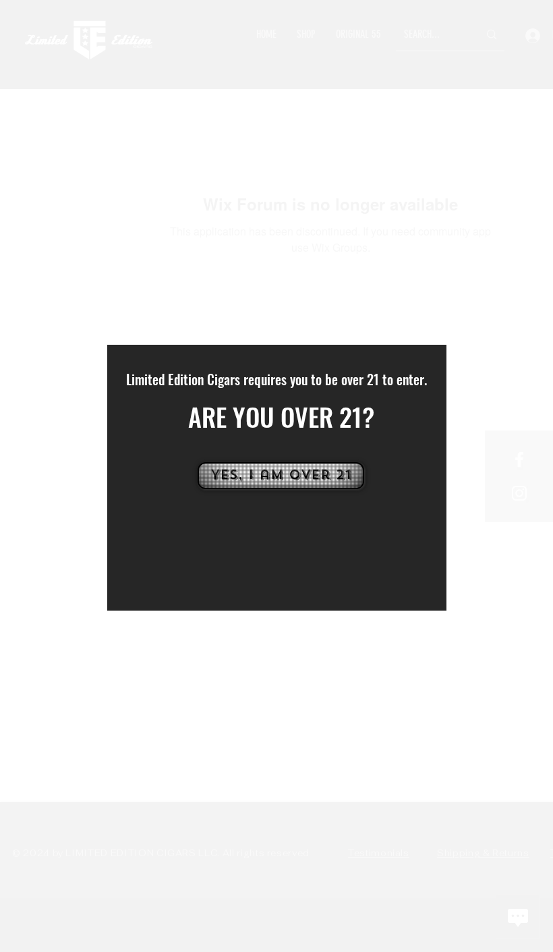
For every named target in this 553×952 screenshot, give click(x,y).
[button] (279, 475)
